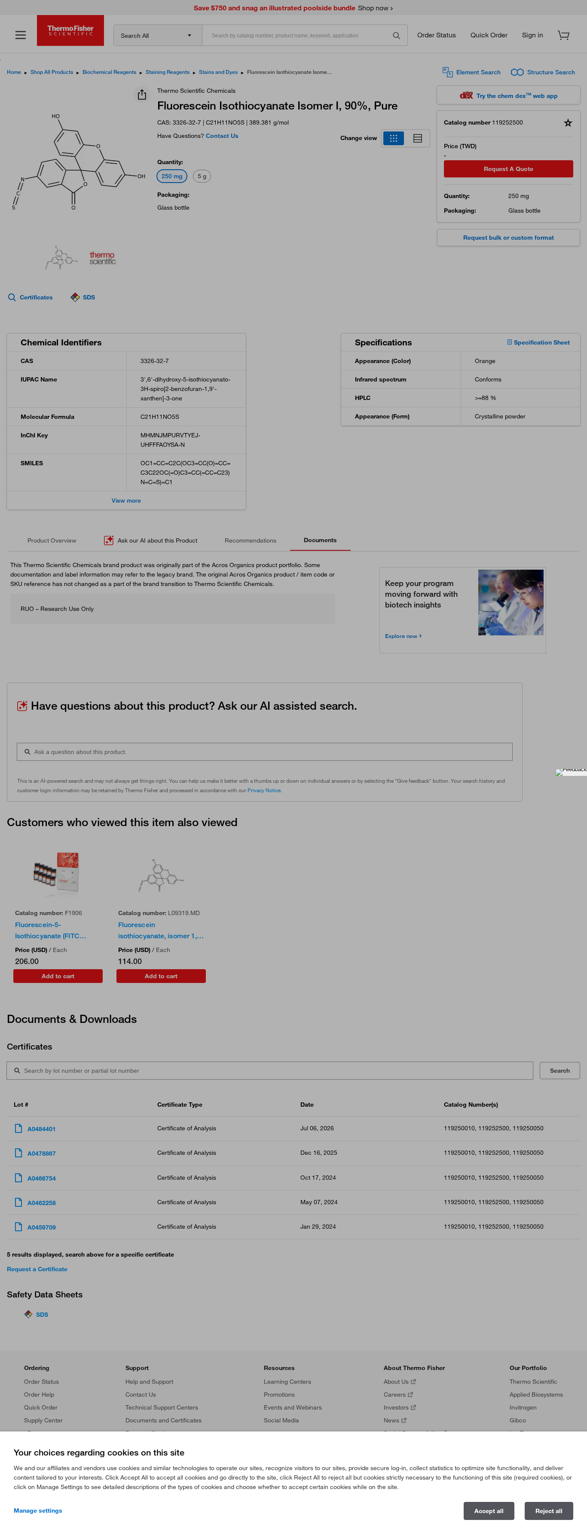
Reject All (549, 1511)
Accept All (489, 1511)
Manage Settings (38, 1510)
